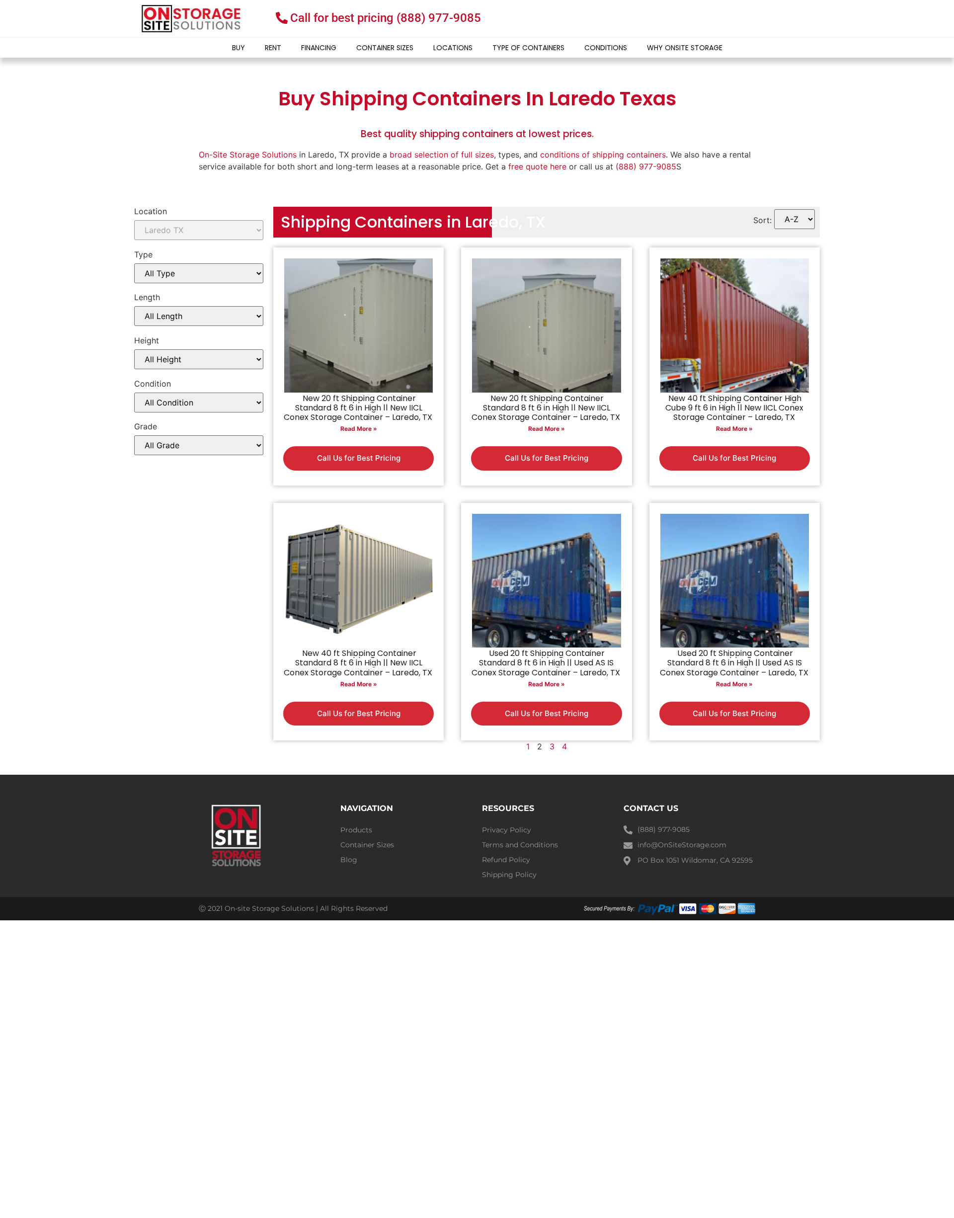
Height (146, 340)
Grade (145, 426)
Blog (348, 859)
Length (147, 297)
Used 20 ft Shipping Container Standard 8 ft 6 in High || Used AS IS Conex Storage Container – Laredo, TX (546, 663)
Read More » (358, 428)
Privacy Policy (506, 829)
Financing (318, 48)
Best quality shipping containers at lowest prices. (477, 134)
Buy (238, 48)
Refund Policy (506, 859)
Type (143, 254)
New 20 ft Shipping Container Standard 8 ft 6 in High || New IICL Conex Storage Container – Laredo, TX (358, 408)
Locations (453, 48)
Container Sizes (384, 48)
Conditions (605, 48)
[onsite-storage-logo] (191, 18)
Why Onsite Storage (684, 48)
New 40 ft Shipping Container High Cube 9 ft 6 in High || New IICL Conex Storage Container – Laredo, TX (734, 408)
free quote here (537, 166)
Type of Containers (528, 48)
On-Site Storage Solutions (248, 155)
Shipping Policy (509, 874)
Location (150, 211)
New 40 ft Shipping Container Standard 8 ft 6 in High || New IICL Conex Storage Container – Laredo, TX (358, 663)
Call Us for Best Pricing (358, 458)
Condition (152, 384)
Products (356, 829)
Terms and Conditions (520, 844)
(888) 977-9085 (646, 166)
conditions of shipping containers (603, 155)
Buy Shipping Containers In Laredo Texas (477, 98)
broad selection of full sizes (442, 155)
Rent (273, 48)
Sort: (762, 220)
